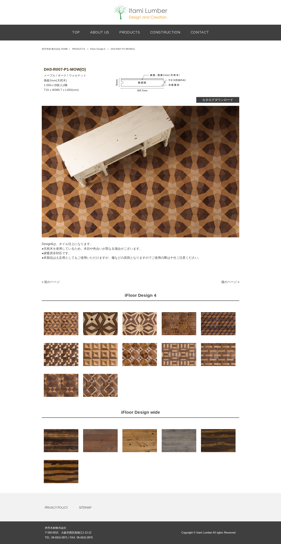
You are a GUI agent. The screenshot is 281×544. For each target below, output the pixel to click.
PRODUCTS (78, 49)
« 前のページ (51, 282)
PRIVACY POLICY (56, 507)
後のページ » (230, 282)
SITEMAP (85, 507)
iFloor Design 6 (97, 49)
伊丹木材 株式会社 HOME (55, 49)
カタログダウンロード (217, 100)
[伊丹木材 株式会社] (140, 18)
